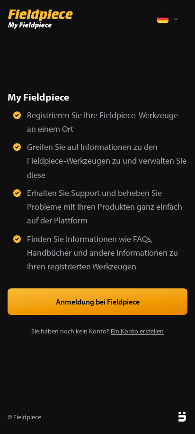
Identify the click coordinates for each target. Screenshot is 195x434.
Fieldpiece (27, 417)
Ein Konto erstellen (137, 331)
